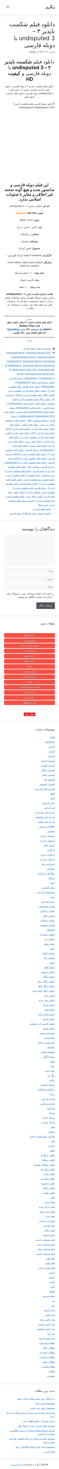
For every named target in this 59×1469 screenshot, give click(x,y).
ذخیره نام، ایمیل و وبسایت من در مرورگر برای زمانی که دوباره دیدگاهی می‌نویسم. (29, 595)
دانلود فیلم (15, 89)
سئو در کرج (30, 651)
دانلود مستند (49, 1028)
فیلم (10, 492)
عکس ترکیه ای (47, 1169)
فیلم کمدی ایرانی (46, 1268)
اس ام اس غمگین (46, 821)
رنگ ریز (51, 1075)
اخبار (52, 798)
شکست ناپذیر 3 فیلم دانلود (26, 492)
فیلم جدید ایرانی (47, 1221)
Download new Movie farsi (39, 373)
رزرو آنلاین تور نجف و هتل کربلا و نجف (36, 1398)
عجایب (51, 1145)
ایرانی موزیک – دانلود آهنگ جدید (39, 1421)
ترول (52, 897)
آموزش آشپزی (48, 765)
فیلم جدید (50, 1216)
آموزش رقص (48, 774)
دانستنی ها (49, 958)
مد (53, 1300)
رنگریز (50, 7)
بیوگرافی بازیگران (46, 873)
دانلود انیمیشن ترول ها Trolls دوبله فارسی (30, 513)
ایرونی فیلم (49, 845)
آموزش (51, 756)
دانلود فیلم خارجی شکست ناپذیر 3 (38, 437)
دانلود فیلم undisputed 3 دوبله (25, 407)
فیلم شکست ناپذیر (15, 496)
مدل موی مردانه (47, 1338)
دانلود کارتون (48, 1019)
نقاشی (51, 1371)
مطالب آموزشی (47, 1343)
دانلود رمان (49, 995)
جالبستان (50, 929)
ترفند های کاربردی (46, 892)
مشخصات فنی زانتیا (45, 1403)
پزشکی (51, 878)
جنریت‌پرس (16, 1464)
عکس (52, 1150)
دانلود (52, 962)
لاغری (52, 1282)
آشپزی (52, 751)
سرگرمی (50, 1108)
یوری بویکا (43, 504)
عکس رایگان (49, 1188)
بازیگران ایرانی (47, 854)
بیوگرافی (50, 868)
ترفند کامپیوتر (48, 887)
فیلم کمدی (50, 1263)
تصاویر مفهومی (47, 925)
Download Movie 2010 (38, 352)
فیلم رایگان (49, 1230)
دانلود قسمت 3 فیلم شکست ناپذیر (23, 475)
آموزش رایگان (48, 770)
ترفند (52, 882)
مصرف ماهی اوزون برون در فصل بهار (36, 1425)
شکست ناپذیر (48, 492)
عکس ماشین (48, 1192)
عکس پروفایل (48, 1160)
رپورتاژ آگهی (49, 1056)
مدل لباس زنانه (47, 1319)
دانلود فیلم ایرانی (46, 1014)
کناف (29, 666)
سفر (52, 1127)
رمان (52, 1066)
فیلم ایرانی (49, 1202)
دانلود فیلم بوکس (30, 424)
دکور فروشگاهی (29, 703)
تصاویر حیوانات (47, 920)
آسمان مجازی (29, 672)
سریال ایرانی (48, 1117)
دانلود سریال (48, 1005)
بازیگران (51, 850)
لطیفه (52, 1291)
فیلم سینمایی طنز (46, 1249)
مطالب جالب (48, 1347)
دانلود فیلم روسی (38, 445)
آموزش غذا (49, 779)
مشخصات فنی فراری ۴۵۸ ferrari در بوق (35, 1447)
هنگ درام (29, 714)
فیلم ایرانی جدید (47, 1206)
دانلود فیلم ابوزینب (42, 509)
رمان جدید (50, 1070)
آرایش (52, 746)
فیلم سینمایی (48, 1235)
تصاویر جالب (49, 915)
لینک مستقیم (37, 329)
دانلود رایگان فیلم (46, 986)
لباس (52, 1286)
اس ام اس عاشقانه (45, 817)
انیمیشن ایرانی (47, 835)
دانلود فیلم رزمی (33, 441)
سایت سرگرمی (47, 1103)
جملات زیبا (50, 939)
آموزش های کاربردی (45, 789)
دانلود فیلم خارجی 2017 (43, 433)
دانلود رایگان (49, 976)
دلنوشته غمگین (47, 1052)
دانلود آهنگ (49, 967)
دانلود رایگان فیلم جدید (43, 990)
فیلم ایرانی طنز (47, 1211)
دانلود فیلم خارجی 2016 (18, 428)
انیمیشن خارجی (47, 840)
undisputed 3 (31, 378)
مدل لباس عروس (46, 1324)
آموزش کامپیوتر (47, 784)
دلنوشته (51, 1047)
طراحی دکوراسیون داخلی (42, 1136)
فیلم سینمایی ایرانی (45, 1239)
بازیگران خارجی (47, 859)
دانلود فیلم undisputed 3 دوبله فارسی (35, 411)
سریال (52, 1113)
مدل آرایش (49, 1310)
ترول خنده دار (48, 901)
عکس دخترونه (48, 1183)
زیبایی (52, 1094)
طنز (53, 1141)
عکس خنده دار (47, 1178)
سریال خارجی (48, 1122)
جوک (52, 948)
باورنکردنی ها (48, 864)
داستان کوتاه (49, 953)
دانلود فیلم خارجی (40, 428)
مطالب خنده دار (47, 1352)
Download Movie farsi (23, 357)
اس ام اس (49, 807)
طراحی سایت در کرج (29, 646)
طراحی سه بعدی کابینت (29, 687)
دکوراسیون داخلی (46, 1042)
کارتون (51, 1277)
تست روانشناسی (46, 906)
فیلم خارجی (29, 348)
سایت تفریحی (48, 1098)
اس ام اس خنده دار (45, 812)
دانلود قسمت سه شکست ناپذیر (39, 479)
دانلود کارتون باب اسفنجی (42, 1023)
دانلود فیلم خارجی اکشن (17, 433)
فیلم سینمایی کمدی (45, 1253)
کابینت (29, 682)
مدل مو (51, 1333)
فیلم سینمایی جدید (46, 1244)
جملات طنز (49, 944)
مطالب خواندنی (47, 1357)
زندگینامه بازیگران (46, 1089)
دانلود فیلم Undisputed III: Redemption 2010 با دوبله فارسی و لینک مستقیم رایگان (29, 416)
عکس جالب (49, 1174)
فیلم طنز (50, 1258)
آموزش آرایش (48, 760)
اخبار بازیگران (48, 803)
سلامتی (51, 1131)
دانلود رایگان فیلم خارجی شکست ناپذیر (27, 390)
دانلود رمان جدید (47, 1000)
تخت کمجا (29, 692)
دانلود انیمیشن (48, 972)
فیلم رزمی (31, 496)
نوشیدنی (51, 1376)
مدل (53, 1305)
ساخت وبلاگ (29, 635)
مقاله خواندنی (48, 1366)
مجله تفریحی (48, 1296)
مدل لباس (50, 1314)
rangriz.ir (50, 742)
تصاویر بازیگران (47, 911)
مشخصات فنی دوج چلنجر (42, 1408)
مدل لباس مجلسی (46, 1329)
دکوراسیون (49, 1037)
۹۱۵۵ (52, 737)
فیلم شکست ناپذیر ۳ (45, 500)
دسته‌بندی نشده (43, 348)
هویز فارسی (29, 640)
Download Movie (15, 352)
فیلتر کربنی (49, 1451)
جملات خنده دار (47, 934)
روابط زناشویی (47, 1084)
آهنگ (52, 793)
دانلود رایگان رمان (46, 981)
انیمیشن (51, 831)
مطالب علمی (48, 1361)
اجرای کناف (29, 656)
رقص (52, 1061)
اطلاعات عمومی (47, 826)
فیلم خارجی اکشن (46, 496)
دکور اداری (29, 697)
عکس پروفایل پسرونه (44, 1164)
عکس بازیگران (48, 1155)
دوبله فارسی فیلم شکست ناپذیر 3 (29, 488)
